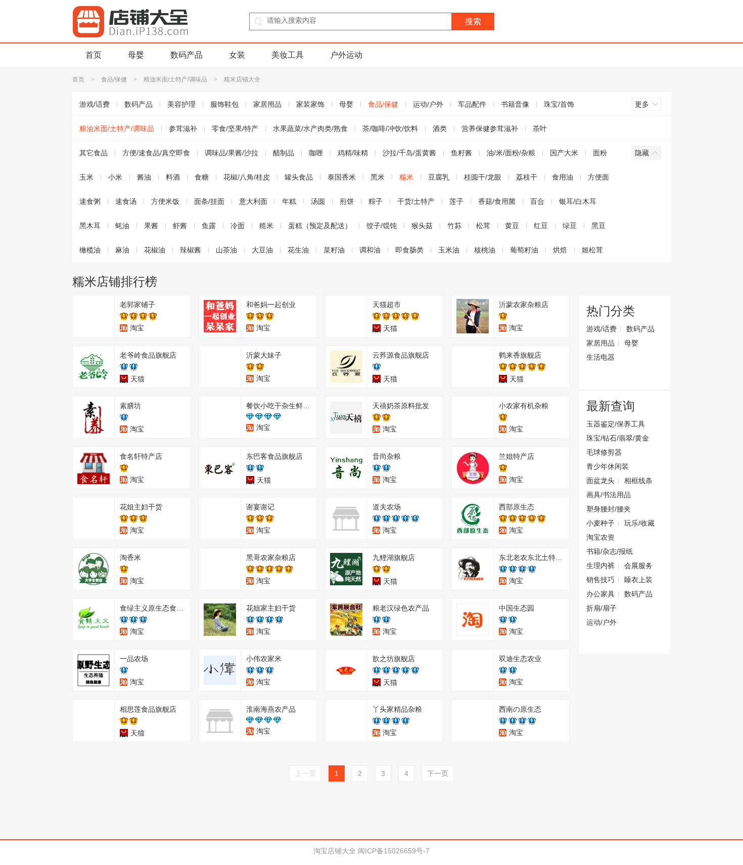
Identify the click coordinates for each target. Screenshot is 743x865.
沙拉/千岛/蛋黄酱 (409, 153)
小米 (115, 177)
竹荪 (454, 226)
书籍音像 (515, 104)
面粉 (600, 153)
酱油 (144, 177)
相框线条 (638, 481)
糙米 (266, 226)
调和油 (370, 250)
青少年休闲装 (607, 466)
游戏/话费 (94, 104)
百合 (537, 201)
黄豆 (512, 226)
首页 (93, 55)
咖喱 (316, 153)
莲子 (456, 201)
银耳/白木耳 (577, 201)
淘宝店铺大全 (334, 851)
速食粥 (90, 201)
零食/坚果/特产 (235, 128)
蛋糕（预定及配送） (320, 226)
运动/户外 (428, 104)
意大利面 (253, 201)
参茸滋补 (183, 128)
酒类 (440, 128)
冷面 (237, 226)
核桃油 (484, 250)
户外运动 (346, 55)
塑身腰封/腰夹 (608, 509)
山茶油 (226, 250)
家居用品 (267, 104)
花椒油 (154, 250)
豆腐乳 (438, 177)
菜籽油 (334, 250)
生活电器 (600, 357)
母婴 (136, 55)
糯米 (406, 177)
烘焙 (560, 250)
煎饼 (347, 201)
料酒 (173, 177)
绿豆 (570, 226)
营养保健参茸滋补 (489, 128)
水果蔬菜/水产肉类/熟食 (310, 128)
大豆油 (262, 250)
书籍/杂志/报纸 (609, 551)
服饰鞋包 (224, 104)
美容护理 (181, 104)
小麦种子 (600, 523)
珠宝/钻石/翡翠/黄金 (617, 438)
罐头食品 (299, 177)
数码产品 (186, 55)
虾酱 (180, 226)
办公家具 (600, 594)
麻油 (122, 250)
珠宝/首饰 (559, 104)
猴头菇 (422, 226)
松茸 (483, 226)
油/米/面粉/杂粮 (511, 153)
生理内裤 (600, 565)
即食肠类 (409, 250)
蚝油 (122, 226)
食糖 (202, 177)
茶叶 (540, 128)
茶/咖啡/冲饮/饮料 (390, 128)
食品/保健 (114, 79)
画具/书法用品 (608, 495)
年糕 (289, 201)
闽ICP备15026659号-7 (394, 851)
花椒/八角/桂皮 (246, 177)
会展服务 (638, 565)
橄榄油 (90, 250)
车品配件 (472, 104)
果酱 (151, 226)
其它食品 (93, 153)
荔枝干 (526, 177)
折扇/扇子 (601, 608)
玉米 (86, 177)
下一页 (437, 773)
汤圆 (318, 201)
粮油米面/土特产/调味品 (175, 79)
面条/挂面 (209, 201)
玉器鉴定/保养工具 (615, 424)
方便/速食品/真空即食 (156, 153)
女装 (237, 55)
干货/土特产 (416, 201)
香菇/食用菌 (497, 201)
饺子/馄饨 (381, 226)
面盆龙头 (600, 481)
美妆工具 (287, 55)
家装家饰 (310, 104)
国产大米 (564, 153)
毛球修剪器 (604, 452)
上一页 (305, 773)
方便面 (598, 177)
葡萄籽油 (524, 250)
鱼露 (209, 226)
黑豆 (598, 226)
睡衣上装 (638, 580)
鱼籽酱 (461, 153)
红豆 (541, 226)
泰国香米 (342, 177)
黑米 (377, 177)
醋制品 (283, 153)
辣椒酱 (190, 250)
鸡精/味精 (353, 153)
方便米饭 (165, 201)
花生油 (298, 250)
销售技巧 (600, 580)
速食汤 (125, 201)
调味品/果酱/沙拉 (231, 153)
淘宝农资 (600, 537)
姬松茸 (592, 250)
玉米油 (448, 250)
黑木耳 (90, 226)
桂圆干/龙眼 (482, 177)
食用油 (562, 177)
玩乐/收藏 (639, 523)
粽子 (375, 201)
